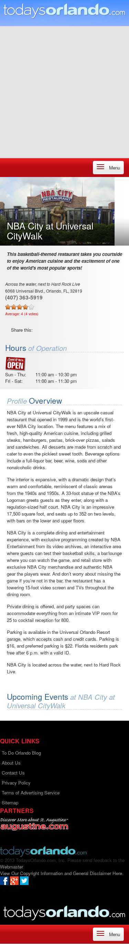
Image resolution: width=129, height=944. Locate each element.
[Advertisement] (64, 90)
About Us (11, 762)
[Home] (64, 10)
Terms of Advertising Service (31, 792)
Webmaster (11, 866)
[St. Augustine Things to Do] (34, 824)
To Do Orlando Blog (21, 753)
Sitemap (10, 802)
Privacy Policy (16, 782)
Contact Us (13, 772)
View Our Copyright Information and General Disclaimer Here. (61, 873)
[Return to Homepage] (43, 851)
